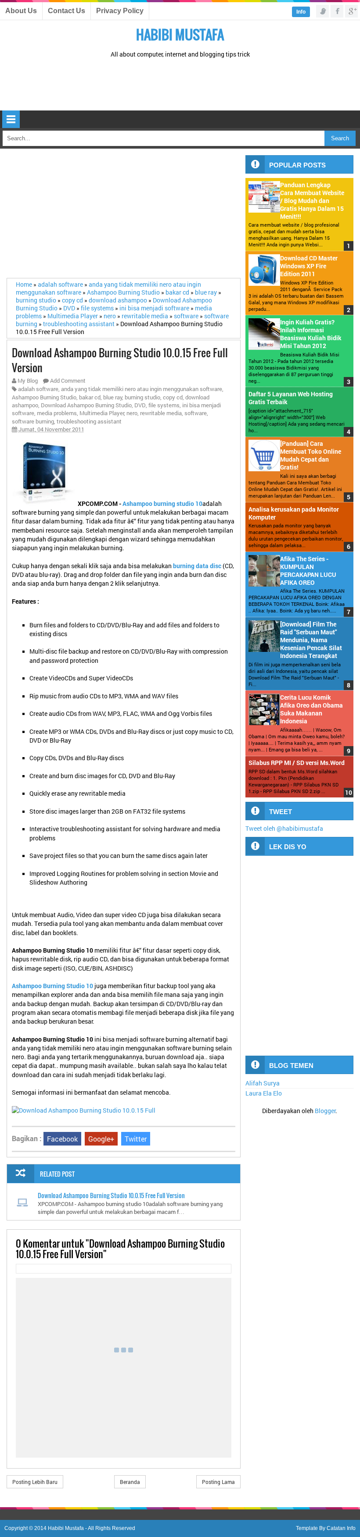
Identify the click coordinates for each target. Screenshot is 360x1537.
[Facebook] (337, 11)
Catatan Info (341, 1528)
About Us (21, 10)
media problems (57, 413)
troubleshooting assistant (89, 421)
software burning (33, 421)
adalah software (38, 389)
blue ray (112, 397)
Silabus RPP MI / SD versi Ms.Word (296, 763)
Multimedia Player (101, 413)
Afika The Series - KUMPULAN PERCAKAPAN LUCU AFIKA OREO (308, 571)
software (195, 413)
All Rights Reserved (111, 1528)
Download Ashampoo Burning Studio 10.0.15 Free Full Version (111, 1195)
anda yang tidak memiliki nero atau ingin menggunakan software (141, 389)
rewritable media (161, 413)
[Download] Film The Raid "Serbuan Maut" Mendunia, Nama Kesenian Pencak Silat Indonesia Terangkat (311, 640)
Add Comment (68, 380)
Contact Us (66, 10)
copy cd (173, 397)
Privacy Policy (120, 10)
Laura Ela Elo (263, 1093)
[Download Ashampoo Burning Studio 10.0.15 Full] (83, 1110)
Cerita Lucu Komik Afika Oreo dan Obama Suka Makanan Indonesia (311, 709)
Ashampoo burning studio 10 (162, 504)
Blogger (325, 1111)
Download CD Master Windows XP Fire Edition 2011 (309, 266)
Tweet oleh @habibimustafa (284, 829)
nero (131, 413)
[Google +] (351, 11)
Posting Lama (218, 1481)
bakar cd (90, 397)
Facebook (62, 1138)
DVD (140, 405)
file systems (164, 405)
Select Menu (11, 119)
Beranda (130, 1481)
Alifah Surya (262, 1083)
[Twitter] (322, 11)
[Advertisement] (180, 84)
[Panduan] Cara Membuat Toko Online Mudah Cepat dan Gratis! (310, 455)
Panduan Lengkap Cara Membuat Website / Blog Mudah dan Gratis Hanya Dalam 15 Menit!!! (312, 201)
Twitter (136, 1138)
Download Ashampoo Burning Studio (86, 405)
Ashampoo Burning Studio (44, 397)
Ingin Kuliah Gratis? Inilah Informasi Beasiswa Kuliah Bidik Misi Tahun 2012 (311, 334)
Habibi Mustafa (180, 34)
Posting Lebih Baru (35, 1481)
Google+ (101, 1138)
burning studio (142, 397)
